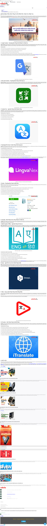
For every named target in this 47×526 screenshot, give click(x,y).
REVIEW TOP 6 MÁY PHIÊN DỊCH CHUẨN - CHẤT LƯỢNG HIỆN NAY (11, 471)
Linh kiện (8, 4)
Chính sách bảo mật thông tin (4, 505)
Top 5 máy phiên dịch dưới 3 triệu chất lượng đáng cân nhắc (9, 378)
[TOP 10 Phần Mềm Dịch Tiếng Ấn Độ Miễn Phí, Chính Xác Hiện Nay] (3, 366)
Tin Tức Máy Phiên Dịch (5, 11)
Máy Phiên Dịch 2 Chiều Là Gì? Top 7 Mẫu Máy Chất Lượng (9, 407)
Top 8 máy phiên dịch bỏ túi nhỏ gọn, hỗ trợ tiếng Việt (8, 392)
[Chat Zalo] (4, 525)
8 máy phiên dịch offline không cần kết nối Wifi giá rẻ (8, 459)
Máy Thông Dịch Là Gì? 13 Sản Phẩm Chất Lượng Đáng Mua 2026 (10, 421)
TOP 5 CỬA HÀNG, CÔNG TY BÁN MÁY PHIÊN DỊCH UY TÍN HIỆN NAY (11, 483)
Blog (10, 1)
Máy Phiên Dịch (3, 4)
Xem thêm (2, 396)
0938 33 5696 (2, 525)
